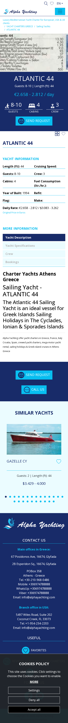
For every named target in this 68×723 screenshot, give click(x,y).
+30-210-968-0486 (36, 580)
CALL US (37, 389)
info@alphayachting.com (38, 597)
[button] (52, 3)
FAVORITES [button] (38, 650)
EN (59, 3)
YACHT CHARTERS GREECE (20, 26)
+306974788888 (39, 584)
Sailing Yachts (43, 26)
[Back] (58, 133)
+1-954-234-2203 (36, 623)
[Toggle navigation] (60, 11)
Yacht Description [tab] (18, 237)
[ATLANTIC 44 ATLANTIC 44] (34, 53)
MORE (34, 682)
